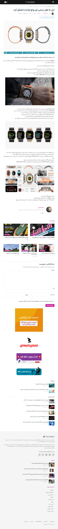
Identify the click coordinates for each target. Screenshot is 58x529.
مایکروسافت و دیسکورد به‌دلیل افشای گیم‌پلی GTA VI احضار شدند (35, 474)
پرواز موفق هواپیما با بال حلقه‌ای (13, 253)
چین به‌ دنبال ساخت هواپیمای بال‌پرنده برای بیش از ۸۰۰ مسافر (36, 400)
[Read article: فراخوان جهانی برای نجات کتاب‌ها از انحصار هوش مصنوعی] (51, 481)
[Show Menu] (53, 2)
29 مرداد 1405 (52, 254)
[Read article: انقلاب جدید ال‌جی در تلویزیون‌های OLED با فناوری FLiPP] (51, 407)
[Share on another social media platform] (5, 53)
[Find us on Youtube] (49, 454)
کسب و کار (51, 504)
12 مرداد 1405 (45, 385)
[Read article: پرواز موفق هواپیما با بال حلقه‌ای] (11, 248)
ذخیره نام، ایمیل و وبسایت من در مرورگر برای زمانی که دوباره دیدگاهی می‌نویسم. (36, 301)
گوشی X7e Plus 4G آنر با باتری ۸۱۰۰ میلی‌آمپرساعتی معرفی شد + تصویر (34, 389)
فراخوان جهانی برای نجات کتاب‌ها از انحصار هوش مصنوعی (37, 479)
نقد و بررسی (50, 494)
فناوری (51, 490)
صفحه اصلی (52, 521)
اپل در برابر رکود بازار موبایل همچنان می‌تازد (39, 463)
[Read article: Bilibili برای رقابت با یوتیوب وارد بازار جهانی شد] (42, 230)
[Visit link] (29, 320)
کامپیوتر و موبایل (49, 492)
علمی (52, 502)
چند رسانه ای (50, 511)
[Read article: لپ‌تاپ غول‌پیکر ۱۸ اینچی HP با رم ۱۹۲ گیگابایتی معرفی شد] (51, 412)
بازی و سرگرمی (50, 509)
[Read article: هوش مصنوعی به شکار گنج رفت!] (51, 385)
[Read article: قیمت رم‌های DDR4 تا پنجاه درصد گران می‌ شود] (51, 418)
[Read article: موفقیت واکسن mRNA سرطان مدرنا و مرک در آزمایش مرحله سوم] (51, 423)
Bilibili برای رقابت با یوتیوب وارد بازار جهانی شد (43, 237)
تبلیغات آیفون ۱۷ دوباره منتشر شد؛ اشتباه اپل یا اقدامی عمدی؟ (36, 468)
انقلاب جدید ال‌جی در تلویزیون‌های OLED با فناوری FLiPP (37, 405)
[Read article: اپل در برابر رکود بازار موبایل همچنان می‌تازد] (51, 465)
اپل (53, 57)
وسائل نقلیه (50, 506)
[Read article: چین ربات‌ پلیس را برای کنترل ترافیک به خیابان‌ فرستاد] (29, 248)
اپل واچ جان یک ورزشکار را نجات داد (47, 253)
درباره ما (31, 521)
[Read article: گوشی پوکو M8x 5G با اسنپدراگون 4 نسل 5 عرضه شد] (16, 230)
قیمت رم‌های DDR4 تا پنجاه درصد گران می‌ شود (39, 416)
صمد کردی (45, 13)
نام (53, 288)
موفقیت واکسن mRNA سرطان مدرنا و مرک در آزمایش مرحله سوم (35, 422)
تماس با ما (26, 521)
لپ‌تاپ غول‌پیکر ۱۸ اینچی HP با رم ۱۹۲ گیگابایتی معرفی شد (37, 411)
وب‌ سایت (52, 294)
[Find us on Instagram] (43, 454)
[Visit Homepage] (30, 2)
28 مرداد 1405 (45, 412)
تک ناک (53, 6)
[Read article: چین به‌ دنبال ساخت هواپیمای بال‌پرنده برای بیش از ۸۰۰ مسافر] (51, 401)
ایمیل (26, 295)
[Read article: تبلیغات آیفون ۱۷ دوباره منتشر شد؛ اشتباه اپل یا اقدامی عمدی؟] (51, 470)
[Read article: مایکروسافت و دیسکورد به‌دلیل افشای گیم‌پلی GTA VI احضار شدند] (51, 476)
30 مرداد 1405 (51, 239)
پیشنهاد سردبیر (48, 6)
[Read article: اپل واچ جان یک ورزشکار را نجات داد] (46, 248)
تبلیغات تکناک (38, 521)
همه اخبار (45, 521)
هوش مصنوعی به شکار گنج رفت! (41, 384)
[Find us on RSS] (39, 454)
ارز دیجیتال (50, 499)
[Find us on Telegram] (46, 454)
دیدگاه (52, 270)
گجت (19, 13)
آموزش (51, 497)
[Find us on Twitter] (53, 454)
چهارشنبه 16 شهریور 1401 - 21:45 (34, 13)
